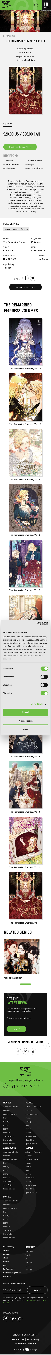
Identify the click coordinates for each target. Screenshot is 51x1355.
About (5, 1258)
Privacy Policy (31, 1300)
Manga (29, 1102)
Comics (12, 36)
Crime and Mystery (10, 1114)
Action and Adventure (11, 1107)
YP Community (8, 1247)
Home (5, 36)
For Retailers (8, 1269)
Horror (5, 1125)
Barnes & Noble (35, 160)
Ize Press (29, 1266)
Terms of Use (18, 1339)
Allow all (25, 712)
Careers (6, 1261)
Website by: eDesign (25, 1349)
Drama (7, 229)
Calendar (6, 1254)
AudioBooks (9, 1147)
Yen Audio (29, 1262)
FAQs (5, 1265)
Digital (7, 1196)
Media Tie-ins (30, 1178)
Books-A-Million (12, 164)
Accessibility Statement (25, 1343)
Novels (7, 1102)
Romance (24, 229)
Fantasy (15, 229)
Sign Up (37, 1290)
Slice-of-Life (7, 1140)
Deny (25, 729)
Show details (37, 704)
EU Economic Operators (12, 1273)
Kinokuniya (10, 168)
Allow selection (26, 721)
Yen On (28, 1255)
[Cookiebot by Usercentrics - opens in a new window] (36, 623)
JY (26, 1259)
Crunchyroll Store (35, 168)
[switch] (44, 677)
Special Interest (9, 1144)
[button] (25, 984)
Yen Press (29, 1251)
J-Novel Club (30, 1270)
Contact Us (7, 1276)
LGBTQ (5, 1129)
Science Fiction (8, 1136)
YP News (6, 1250)
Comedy (6, 1110)
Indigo (31, 164)
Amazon (9, 160)
